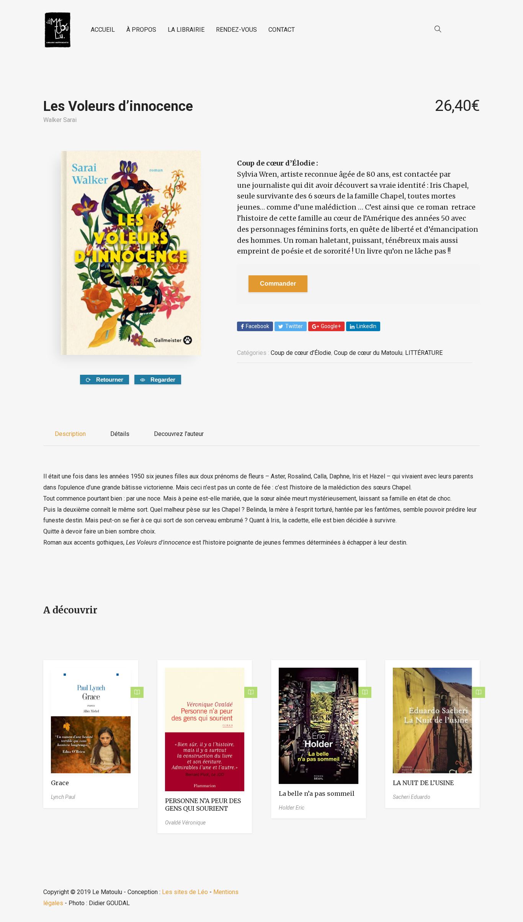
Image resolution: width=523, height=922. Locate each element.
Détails (119, 433)
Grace (60, 783)
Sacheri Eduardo (411, 797)
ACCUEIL (103, 29)
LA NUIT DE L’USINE (423, 783)
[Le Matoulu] (57, 30)
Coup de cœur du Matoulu (368, 352)
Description (70, 433)
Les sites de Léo (185, 892)
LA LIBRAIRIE (186, 29)
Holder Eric (291, 808)
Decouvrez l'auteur (179, 433)
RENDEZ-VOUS (236, 29)
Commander (278, 283)
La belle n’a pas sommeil (317, 793)
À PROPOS (141, 29)
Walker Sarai (60, 120)
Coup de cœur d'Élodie (301, 352)
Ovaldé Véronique (185, 823)
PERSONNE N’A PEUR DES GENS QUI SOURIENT (203, 804)
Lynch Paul (63, 797)
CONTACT (281, 29)
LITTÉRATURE (424, 352)
